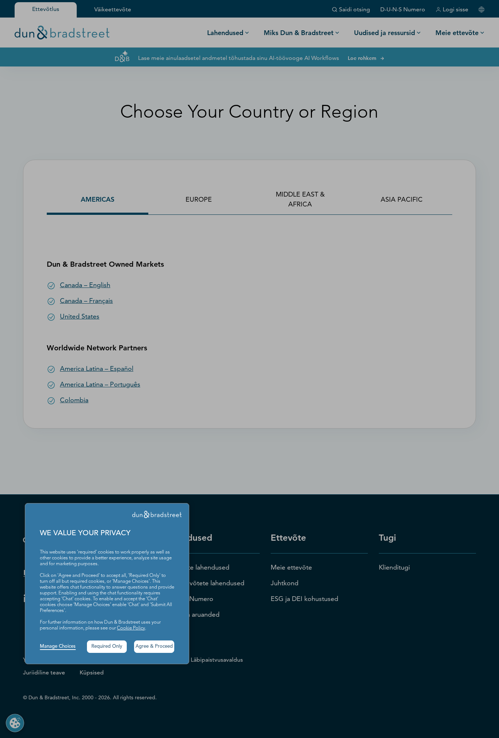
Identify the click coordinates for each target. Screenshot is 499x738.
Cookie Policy (131, 628)
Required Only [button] (106, 646)
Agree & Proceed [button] (154, 646)
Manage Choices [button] (58, 646)
